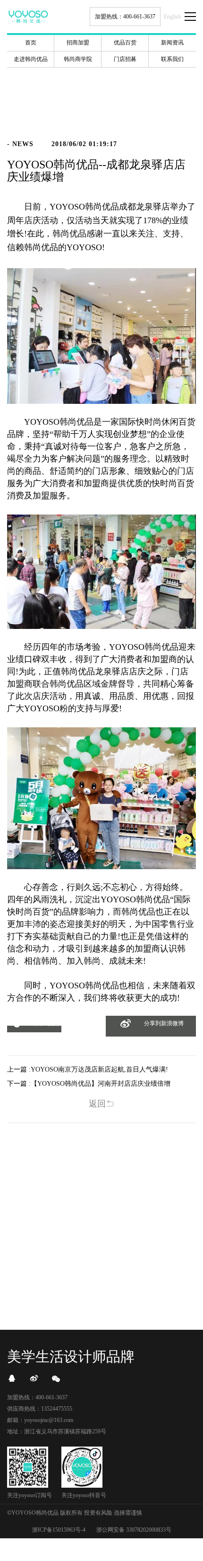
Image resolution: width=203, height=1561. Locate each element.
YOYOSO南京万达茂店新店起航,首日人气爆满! (99, 1069)
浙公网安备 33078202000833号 (133, 1529)
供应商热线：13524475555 (39, 1408)
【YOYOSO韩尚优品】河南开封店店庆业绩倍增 (100, 1083)
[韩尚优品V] (34, 1379)
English (172, 16)
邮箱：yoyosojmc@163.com (40, 1420)
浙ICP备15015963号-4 (58, 1529)
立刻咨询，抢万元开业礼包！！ (101, 1278)
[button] (34, 1029)
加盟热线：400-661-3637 (125, 16)
